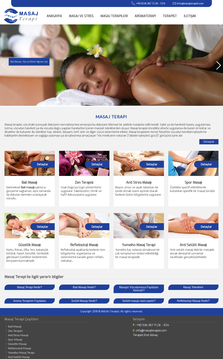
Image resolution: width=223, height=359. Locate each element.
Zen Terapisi (15, 330)
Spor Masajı (15, 339)
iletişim (190, 16)
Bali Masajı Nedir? (84, 287)
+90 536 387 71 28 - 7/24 (152, 325)
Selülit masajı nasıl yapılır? (138, 300)
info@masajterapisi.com (190, 3)
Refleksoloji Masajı (19, 348)
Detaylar (208, 141)
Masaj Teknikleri (193, 287)
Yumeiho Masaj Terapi (21, 352)
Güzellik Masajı (17, 343)
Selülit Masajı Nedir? (84, 300)
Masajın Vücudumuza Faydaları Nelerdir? (138, 289)
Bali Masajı (14, 326)
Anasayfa (54, 16)
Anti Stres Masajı (18, 335)
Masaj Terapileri (114, 16)
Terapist (170, 16)
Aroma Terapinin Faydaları (29, 300)
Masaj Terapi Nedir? (29, 287)
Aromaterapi (145, 16)
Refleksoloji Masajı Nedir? (193, 300)
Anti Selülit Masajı (19, 356)
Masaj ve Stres (81, 16)
